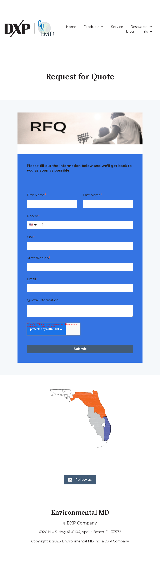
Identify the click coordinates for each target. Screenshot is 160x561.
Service (117, 27)
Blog (130, 31)
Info (144, 31)
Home (71, 27)
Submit (80, 349)
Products (91, 27)
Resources (139, 27)
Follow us (83, 480)
